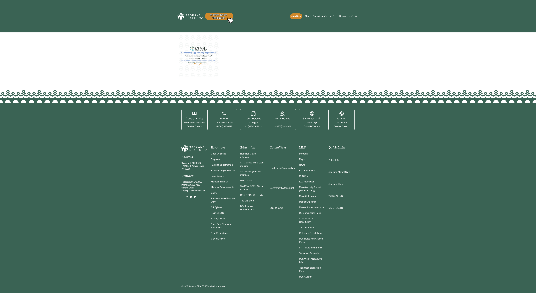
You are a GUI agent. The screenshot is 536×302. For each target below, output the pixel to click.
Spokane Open (335, 184)
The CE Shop (247, 201)
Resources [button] (345, 16)
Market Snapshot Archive (311, 207)
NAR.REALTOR (336, 208)
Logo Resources (219, 176)
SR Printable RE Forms (310, 247)
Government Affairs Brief (282, 188)
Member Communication (223, 187)
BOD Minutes (276, 208)
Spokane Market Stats (339, 172)
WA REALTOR (335, 196)
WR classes (246, 180)
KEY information (307, 170)
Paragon (303, 154)
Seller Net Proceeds (309, 253)
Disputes (215, 159)
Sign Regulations (219, 233)
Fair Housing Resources (223, 170)
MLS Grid (303, 176)
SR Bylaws (216, 207)
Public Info (333, 160)
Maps (302, 159)
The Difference (306, 227)
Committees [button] (319, 16)
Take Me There (193, 126)
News (302, 165)
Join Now (296, 16)
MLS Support (305, 277)
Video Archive (218, 239)
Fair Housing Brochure (222, 165)
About (308, 16)
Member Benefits (219, 182)
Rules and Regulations (310, 233)
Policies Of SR (218, 213)
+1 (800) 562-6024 (282, 126)
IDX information (306, 182)
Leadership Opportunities (282, 168)
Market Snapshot (307, 202)
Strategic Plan (218, 218)
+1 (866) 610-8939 (253, 126)
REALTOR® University (251, 195)
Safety (214, 193)
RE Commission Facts (310, 213)
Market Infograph (307, 196)
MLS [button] (332, 16)
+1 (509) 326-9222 (224, 126)
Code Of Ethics (218, 154)
